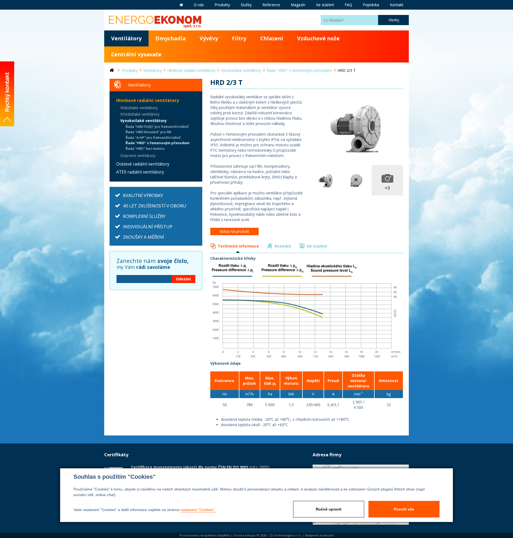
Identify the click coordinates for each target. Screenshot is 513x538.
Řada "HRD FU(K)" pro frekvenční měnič (157, 126)
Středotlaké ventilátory (140, 114)
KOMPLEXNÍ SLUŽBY (144, 216)
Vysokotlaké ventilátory (143, 120)
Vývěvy (209, 38)
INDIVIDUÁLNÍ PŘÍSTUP (147, 226)
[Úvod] (181, 5)
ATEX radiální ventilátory (140, 172)
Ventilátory (126, 38)
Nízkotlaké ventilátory (139, 107)
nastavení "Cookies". (198, 510)
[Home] (116, 70)
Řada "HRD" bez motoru (145, 148)
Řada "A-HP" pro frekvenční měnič (153, 137)
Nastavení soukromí (319, 535)
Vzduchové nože (318, 38)
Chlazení (271, 38)
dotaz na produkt (234, 231)
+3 (387, 188)
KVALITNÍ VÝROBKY (143, 195)
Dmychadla (171, 38)
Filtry (239, 38)
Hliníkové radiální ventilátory (147, 100)
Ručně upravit (328, 509)
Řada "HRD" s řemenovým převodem (157, 142)
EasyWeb (223, 535)
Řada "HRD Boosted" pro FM (148, 131)
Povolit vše (404, 509)
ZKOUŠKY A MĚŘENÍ (143, 237)
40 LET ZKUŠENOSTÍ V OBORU (154, 206)
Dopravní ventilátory (137, 155)
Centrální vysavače (136, 54)
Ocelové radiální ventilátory (142, 164)
